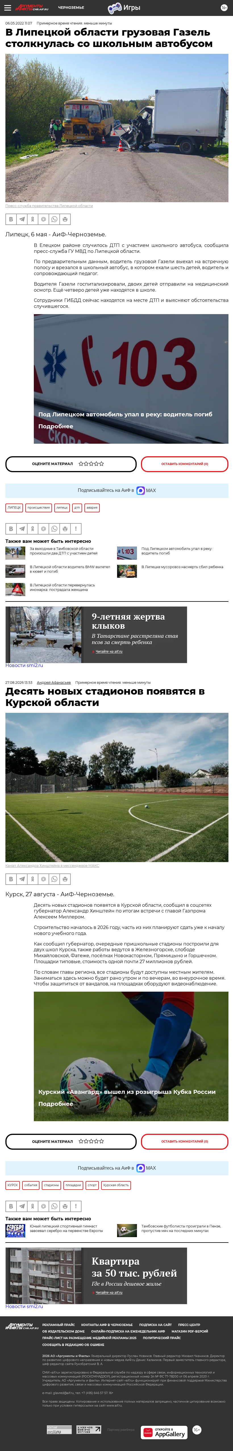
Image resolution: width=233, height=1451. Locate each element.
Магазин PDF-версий (190, 1331)
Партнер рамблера (120, 1429)
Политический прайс (162, 1338)
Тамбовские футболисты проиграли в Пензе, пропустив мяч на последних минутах (181, 1228)
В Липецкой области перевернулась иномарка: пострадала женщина (62, 587)
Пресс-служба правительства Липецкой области (49, 206)
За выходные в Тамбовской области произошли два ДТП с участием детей (63, 551)
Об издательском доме (63, 1331)
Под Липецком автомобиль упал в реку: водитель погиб (125, 414)
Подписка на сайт (155, 1325)
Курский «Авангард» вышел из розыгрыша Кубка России (127, 1091)
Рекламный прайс (58, 1325)
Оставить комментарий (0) (184, 464)
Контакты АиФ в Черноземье (107, 1325)
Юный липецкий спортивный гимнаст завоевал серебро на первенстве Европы (66, 1228)
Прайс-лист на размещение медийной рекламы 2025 (89, 1338)
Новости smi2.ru (24, 665)
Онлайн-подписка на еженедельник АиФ (128, 1331)
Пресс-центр (189, 1325)
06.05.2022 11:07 (18, 23)
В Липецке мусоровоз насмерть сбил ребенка (182, 567)
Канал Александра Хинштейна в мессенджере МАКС (52, 865)
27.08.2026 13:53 (18, 682)
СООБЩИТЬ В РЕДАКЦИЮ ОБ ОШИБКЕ (73, 1345)
